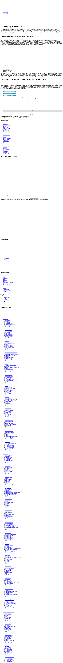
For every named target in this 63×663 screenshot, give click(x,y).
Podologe (7, 561)
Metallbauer (7, 403)
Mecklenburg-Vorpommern (8, 282)
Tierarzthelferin (6, 258)
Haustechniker (8, 368)
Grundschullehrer (8, 510)
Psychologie (7, 646)
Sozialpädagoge (8, 581)
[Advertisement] (31, 54)
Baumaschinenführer (7, 131)
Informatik (7, 631)
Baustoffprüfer (8, 327)
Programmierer (8, 564)
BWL (6, 616)
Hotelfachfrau (8, 374)
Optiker (6, 550)
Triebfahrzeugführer (9, 597)
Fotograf (7, 505)
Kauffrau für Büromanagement (11, 381)
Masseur (7, 546)
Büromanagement (6, 146)
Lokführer (7, 544)
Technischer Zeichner (9, 438)
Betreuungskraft (6, 139)
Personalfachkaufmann (9, 410)
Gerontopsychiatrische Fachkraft (11, 365)
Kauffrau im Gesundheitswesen (11, 527)
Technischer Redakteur (9, 437)
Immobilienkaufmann (9, 519)
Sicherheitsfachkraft (9, 575)
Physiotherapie (8, 416)
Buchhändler (5, 143)
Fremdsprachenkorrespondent (11, 359)
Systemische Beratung (9, 433)
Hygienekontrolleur (9, 518)
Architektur (7, 613)
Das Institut (5, 304)
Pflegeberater (8, 414)
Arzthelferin (5, 127)
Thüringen (5, 291)
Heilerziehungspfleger (9, 370)
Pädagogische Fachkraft (10, 551)
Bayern (4, 276)
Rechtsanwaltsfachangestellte (11, 424)
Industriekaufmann (9, 376)
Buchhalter (5, 142)
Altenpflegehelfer (6, 125)
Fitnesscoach (7, 623)
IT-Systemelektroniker (9, 379)
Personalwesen (8, 412)
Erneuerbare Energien (9, 347)
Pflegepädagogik (8, 642)
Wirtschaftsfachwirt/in (9, 445)
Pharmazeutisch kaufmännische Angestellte (13, 557)
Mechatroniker (6, 242)
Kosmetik (7, 389)
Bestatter (4, 137)
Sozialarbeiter (8, 425)
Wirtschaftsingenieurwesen (10, 658)
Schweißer (7, 574)
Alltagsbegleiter (6, 122)
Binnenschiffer (6, 141)
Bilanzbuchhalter (8, 334)
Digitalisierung (8, 339)
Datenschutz (16, 317)
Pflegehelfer (7, 555)
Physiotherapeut (8, 559)
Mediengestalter (8, 398)
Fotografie (7, 625)
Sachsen (4, 288)
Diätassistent (5, 151)
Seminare (5, 298)
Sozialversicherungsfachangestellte (12, 582)
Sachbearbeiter (8, 570)
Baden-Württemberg (7, 274)
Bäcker (4, 129)
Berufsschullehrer (6, 136)
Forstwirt (7, 503)
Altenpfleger (7, 320)
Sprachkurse (5, 299)
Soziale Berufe (8, 580)
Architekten (7, 321)
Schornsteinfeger (8, 572)
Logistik (7, 392)
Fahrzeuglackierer (8, 497)
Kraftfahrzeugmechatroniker (10, 534)
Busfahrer (5, 147)
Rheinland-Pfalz (6, 285)
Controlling (7, 337)
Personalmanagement (9, 419)
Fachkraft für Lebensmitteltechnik (12, 354)
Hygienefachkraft (8, 375)
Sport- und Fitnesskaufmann (10, 584)
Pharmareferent (8, 556)
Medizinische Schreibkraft (10, 400)
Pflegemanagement (9, 641)
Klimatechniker (8, 529)
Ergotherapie (7, 344)
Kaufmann (7, 382)
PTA (6, 422)
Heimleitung (7, 372)
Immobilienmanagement (10, 630)
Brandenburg (5, 278)
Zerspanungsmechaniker (10, 451)
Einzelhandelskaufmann (7, 153)
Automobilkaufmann (7, 128)
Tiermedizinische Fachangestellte (11, 594)
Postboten (7, 562)
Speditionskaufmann (9, 431)
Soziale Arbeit (8, 426)
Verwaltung (7, 442)
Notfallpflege (8, 404)
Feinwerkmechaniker (9, 357)
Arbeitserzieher (6, 126)
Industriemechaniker (9, 377)
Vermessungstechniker (9, 600)
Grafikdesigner (8, 506)
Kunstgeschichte (8, 636)
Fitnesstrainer (8, 500)
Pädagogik (7, 405)
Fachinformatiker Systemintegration (12, 493)
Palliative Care (8, 408)
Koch (6, 386)
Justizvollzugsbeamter (9, 526)
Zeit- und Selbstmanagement (8, 241)
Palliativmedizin (8, 409)
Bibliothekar (5, 140)
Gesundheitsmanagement (10, 626)
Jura (6, 634)
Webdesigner (7, 604)
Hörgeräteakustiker (9, 516)
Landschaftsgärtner (9, 538)
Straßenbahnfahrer (9, 588)
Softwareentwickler (9, 577)
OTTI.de (6, 317)
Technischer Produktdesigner (11, 436)
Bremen (4, 279)
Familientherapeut (8, 499)
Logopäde (7, 542)
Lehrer (6, 541)
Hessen (4, 281)
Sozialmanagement (9, 649)
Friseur (6, 360)
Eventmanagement (9, 621)
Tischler (6, 440)
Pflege (6, 413)
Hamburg (5, 280)
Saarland (4, 287)
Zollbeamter (7, 608)
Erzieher (4, 259)
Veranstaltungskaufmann (10, 598)
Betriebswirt (7, 332)
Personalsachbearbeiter (9, 552)
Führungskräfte (8, 361)
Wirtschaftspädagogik (9, 659)
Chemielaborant (6, 149)
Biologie (7, 615)
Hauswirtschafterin (9, 369)
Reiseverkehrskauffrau (9, 568)
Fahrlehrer (7, 496)
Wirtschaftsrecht (8, 661)
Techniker (7, 435)
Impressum (11, 317)
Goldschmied (8, 508)
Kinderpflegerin (8, 384)
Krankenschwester (9, 390)
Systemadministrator (9, 589)
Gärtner (6, 364)
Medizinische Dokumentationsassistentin (13, 548)
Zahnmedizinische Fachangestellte (12, 449)
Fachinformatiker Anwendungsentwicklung (13, 492)
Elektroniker (7, 342)
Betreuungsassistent (7, 138)
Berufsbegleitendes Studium (8, 11)
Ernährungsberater (9, 346)
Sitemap (21, 317)
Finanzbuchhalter (8, 358)
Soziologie (7, 651)
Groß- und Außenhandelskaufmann (12, 367)
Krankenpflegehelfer (9, 535)
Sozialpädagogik (8, 428)
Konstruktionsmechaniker (10, 388)
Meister (6, 402)
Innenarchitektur (8, 632)
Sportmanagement (8, 652)
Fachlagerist (7, 356)
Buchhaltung (7, 333)
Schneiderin (7, 571)
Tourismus (7, 655)
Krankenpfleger (8, 536)
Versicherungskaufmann (10, 602)
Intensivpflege (8, 378)
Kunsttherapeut (8, 391)
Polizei (6, 563)
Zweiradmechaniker (9, 609)
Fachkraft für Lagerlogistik (10, 353)
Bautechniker (5, 132)
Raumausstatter (8, 566)
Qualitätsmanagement (9, 423)
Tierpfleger (7, 595)
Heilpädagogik (8, 371)
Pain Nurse (7, 406)
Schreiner (7, 573)
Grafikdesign (7, 366)
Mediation (7, 397)
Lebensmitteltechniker (9, 540)
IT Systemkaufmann (9, 524)
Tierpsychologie (8, 654)
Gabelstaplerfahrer (9, 363)
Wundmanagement (9, 448)
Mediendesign (8, 638)
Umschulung (5, 12)
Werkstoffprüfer (8, 444)
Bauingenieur (8, 614)
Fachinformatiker (8, 349)
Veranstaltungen (6, 297)
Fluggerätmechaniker (9, 502)
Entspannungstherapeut (9, 486)
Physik (6, 643)
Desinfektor (5, 150)
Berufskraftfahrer (6, 135)
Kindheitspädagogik (9, 635)
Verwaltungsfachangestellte (10, 443)
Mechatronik (7, 637)
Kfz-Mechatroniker (9, 383)
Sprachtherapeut (8, 430)
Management (7, 394)
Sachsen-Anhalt (6, 289)
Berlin (4, 277)
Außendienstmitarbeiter (9, 324)
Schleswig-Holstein (7, 290)
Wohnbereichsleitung (9, 447)
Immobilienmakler (8, 521)
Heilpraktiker (8, 515)
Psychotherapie (8, 647)
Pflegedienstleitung (9, 415)
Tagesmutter (7, 590)
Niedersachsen (6, 283)
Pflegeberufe (7, 553)
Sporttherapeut (8, 585)
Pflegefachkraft (8, 560)
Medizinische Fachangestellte (11, 399)
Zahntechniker (8, 606)
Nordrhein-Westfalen (7, 284)
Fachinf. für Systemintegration (11, 350)
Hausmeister (7, 511)
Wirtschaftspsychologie (9, 660)
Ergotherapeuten (8, 345)
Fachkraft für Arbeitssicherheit (11, 352)
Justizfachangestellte (9, 380)
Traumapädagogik (8, 439)
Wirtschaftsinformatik (9, 446)
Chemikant (5, 148)
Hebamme (7, 513)
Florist (6, 501)
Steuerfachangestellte (9, 432)
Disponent (5, 152)
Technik (7, 434)
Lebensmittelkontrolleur (10, 539)
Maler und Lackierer (9, 545)
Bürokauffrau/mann (9, 335)
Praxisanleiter (8, 417)
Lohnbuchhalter (8, 393)
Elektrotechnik (8, 617)
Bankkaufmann (6, 130)
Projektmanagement (9, 421)
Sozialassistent (8, 427)
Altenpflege (5, 124)
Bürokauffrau (5, 144)
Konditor (7, 532)
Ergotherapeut (8, 488)
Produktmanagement (9, 420)
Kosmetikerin (8, 533)
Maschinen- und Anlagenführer (11, 395)
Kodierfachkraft (8, 387)
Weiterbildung (5, 13)
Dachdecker (7, 338)
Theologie (7, 653)
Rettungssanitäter (8, 569)
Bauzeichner (5, 133)
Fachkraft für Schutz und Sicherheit (12, 355)
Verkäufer (7, 601)
